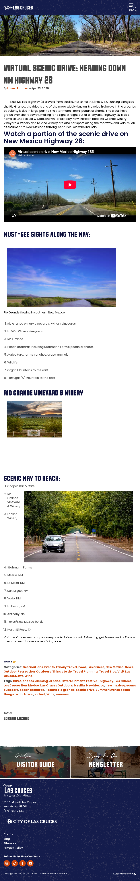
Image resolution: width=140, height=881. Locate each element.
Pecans (51, 690)
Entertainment (73, 681)
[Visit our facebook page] (22, 863)
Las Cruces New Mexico (21, 685)
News (129, 667)
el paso (54, 681)
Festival (92, 681)
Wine (28, 676)
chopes (28, 681)
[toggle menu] (133, 7)
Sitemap (10, 843)
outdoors (11, 690)
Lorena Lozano (17, 88)
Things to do (62, 671)
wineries (62, 694)
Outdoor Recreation (19, 671)
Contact (10, 834)
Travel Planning (85, 671)
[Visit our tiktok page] (14, 863)
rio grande (66, 690)
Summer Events (108, 690)
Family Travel (66, 667)
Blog (7, 839)
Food (82, 667)
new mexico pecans (121, 685)
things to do (13, 694)
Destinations (33, 667)
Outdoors (43, 671)
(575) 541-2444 (14, 811)
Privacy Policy (13, 848)
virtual (40, 694)
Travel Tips (107, 671)
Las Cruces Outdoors (56, 685)
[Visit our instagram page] (7, 863)
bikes (17, 681)
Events (49, 667)
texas (125, 690)
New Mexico (115, 667)
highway (106, 681)
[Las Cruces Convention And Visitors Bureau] (18, 7)
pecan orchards (32, 690)
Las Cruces (96, 667)
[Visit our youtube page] (30, 863)
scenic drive (85, 690)
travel (28, 694)
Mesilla (79, 685)
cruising (41, 681)
